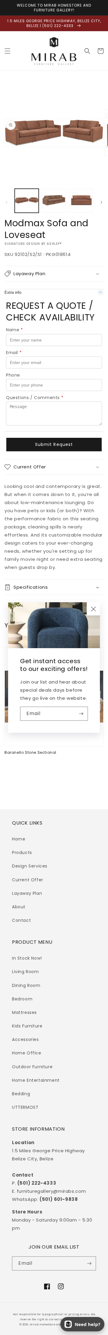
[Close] (93, 608)
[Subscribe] (81, 714)
